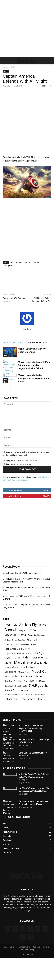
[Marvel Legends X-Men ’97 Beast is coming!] (10, 352)
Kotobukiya (37, 657)
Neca (22, 676)
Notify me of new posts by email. (19, 464)
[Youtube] (31, 936)
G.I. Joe (7, 640)
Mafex (8, 662)
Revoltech (8, 686)
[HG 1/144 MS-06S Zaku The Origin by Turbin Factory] (10, 744)
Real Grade (40, 681)
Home (5, 67)
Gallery (13, 67)
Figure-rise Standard (36, 635)
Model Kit (39, 671)
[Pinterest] (37, 929)
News (5, 355)
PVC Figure (28, 680)
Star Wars (23, 690)
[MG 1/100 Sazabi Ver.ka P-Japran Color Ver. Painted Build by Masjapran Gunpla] (10, 778)
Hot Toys (39, 653)
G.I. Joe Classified (18, 640)
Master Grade (11, 667)
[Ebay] (15, 929)
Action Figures (16, 262)
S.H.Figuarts (8, 266)
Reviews (46, 947)
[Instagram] (30, 929)
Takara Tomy (11, 699)
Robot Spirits (21, 686)
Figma (22, 634)
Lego (46, 658)
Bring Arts (22, 630)
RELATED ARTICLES (13, 342)
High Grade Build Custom (26, 645)
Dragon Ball (10, 634)
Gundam (33, 639)
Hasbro (9, 644)
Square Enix (10, 690)
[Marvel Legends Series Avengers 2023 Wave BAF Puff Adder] (10, 378)
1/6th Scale (10, 625)
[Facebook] (22, 929)
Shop (32, 950)
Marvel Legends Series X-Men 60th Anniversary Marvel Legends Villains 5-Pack (34, 365)
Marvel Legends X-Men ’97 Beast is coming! (22, 573)
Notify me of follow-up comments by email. (23, 461)
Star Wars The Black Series (14, 695)
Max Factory (27, 667)
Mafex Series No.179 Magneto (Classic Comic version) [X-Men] (26, 597)
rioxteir (8, 86)
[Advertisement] (27, 28)
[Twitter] (23, 936)
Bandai (27, 262)
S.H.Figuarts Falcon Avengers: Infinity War (41, 299)
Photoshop (8, 681)
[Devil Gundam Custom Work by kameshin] (10, 757)
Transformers (27, 699)
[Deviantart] (7, 929)
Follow (46, 490)
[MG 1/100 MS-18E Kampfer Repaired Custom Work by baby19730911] (10, 734)
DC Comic (34, 630)
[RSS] (45, 929)
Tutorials (36, 947)
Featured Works (24, 947)
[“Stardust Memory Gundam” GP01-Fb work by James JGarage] (10, 807)
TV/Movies (24, 950)
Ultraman (41, 699)
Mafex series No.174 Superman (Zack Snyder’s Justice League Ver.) (26, 606)
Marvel (36, 262)
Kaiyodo (7, 658)
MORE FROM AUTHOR (36, 342)
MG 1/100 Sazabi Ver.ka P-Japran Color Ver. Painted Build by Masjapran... (34, 777)
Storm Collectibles (35, 694)
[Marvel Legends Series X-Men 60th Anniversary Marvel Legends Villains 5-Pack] (10, 370)
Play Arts (17, 681)
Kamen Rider (21, 657)
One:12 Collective (34, 676)
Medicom (10, 671)
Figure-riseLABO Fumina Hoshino (14, 299)
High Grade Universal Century (18, 653)
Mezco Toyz (24, 671)
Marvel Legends (37, 662)
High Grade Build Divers (17, 648)
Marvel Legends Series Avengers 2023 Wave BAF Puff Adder (34, 378)
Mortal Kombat (11, 676)
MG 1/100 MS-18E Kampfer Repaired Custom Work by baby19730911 (31, 728)
